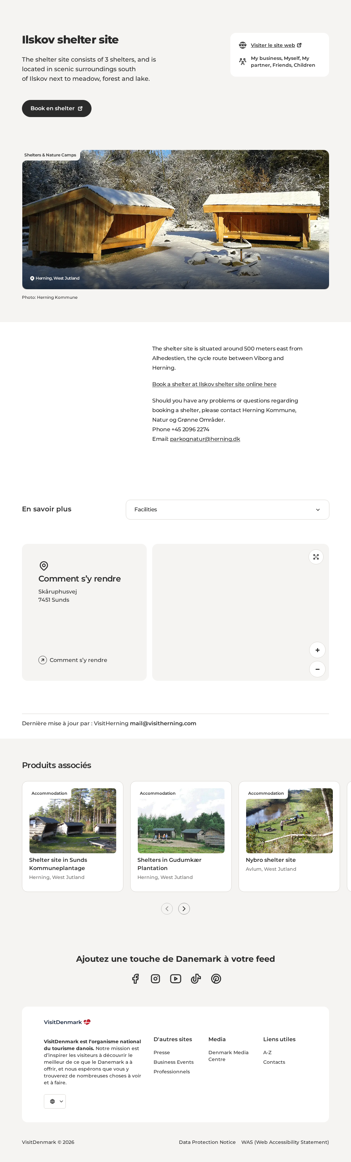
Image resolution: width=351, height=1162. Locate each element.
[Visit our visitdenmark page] (176, 979)
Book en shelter (53, 108)
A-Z (267, 1052)
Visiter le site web (273, 45)
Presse (162, 1052)
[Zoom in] (317, 650)
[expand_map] (316, 556)
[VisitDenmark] (67, 1022)
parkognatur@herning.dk (205, 439)
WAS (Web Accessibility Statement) (285, 1142)
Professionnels (172, 1072)
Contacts (274, 1062)
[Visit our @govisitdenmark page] (196, 979)
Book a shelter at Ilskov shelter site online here (214, 384)
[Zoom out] (317, 669)
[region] (240, 612)
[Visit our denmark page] (135, 979)
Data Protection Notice (207, 1142)
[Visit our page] (155, 979)
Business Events (174, 1062)
